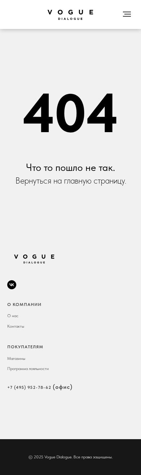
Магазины (16, 358)
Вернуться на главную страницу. (70, 180)
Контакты (106, 4)
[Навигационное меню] (127, 14)
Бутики (70, 4)
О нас (37, 4)
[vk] (11, 284)
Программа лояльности (28, 368)
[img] (70, 15)
